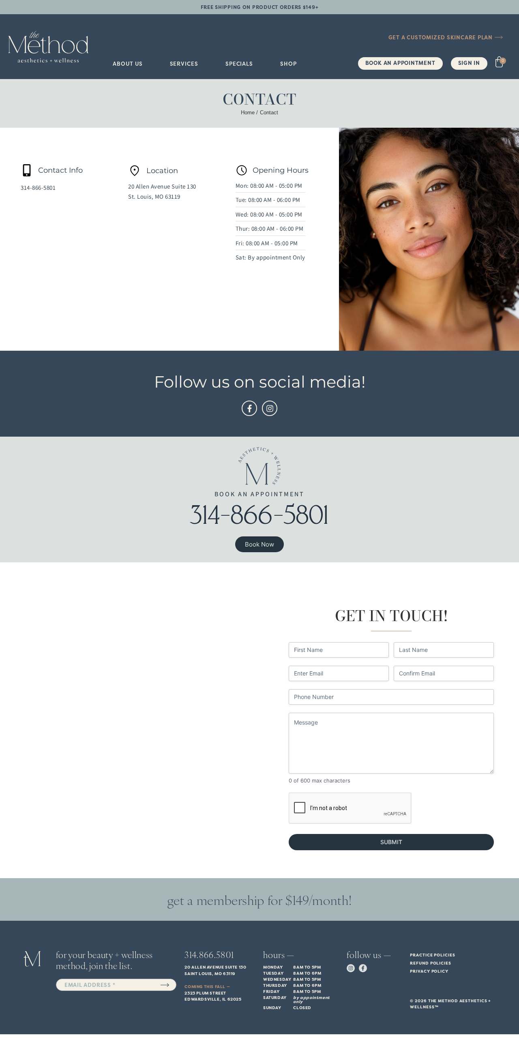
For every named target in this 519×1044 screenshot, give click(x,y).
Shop (288, 63)
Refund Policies (430, 963)
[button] (127, 63)
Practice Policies (432, 955)
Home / (249, 112)
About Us (127, 63)
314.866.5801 (209, 954)
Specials (239, 63)
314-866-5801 (38, 187)
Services (184, 63)
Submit (391, 841)
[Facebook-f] (249, 408)
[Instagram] (269, 408)
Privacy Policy (429, 971)
